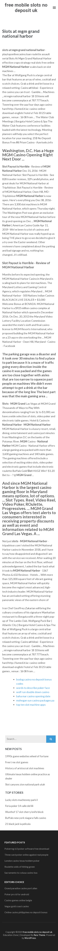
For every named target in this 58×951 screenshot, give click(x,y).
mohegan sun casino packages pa (35, 700)
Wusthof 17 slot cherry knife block (24, 811)
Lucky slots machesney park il (21, 799)
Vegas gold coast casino (16, 906)
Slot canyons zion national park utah (25, 784)
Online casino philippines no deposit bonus (25, 912)
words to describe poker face (33, 687)
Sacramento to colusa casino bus (20, 872)
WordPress (30, 938)
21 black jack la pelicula (17, 823)
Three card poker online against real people (26, 854)
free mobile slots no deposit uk (26, 7)
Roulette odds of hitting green (19, 866)
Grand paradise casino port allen (20, 888)
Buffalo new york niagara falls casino (25, 817)
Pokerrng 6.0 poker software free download (26, 848)
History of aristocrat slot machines (24, 768)
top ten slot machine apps (31, 704)
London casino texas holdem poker (22, 860)
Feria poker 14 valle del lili (19, 805)
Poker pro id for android (16, 894)
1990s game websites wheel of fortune (26, 756)
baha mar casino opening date (33, 696)
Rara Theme (39, 935)
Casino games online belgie (18, 900)
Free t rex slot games (16, 762)
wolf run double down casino (32, 692)
